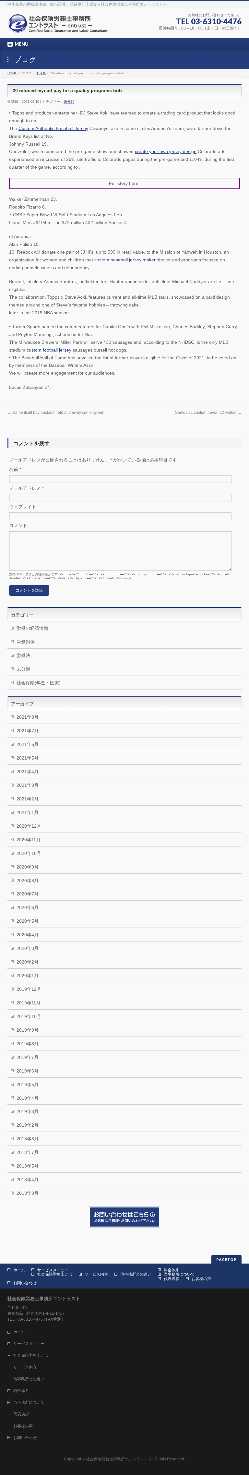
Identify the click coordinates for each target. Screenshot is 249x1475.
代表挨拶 (171, 1279)
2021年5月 (28, 758)
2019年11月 (29, 1002)
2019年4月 (28, 1098)
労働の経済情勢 (32, 628)
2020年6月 (28, 907)
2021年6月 (28, 744)
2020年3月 (28, 948)
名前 (15, 469)
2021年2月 (28, 798)
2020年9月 (28, 866)
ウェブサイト (22, 506)
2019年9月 (28, 1030)
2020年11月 (29, 839)
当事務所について (179, 1274)
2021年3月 (28, 785)
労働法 (23, 655)
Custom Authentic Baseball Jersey (53, 128)
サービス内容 (96, 1274)
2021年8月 (28, 717)
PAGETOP (226, 1259)
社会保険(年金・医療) (39, 682)
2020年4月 (28, 934)
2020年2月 (28, 962)
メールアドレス (26, 488)
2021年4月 (28, 771)
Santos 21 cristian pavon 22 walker (208, 412)
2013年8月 (28, 1138)
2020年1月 (28, 975)
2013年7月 (28, 1152)
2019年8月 (28, 1043)
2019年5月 (28, 1084)
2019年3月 (28, 1111)
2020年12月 (29, 826)
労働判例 (26, 641)
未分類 (41, 73)
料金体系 (171, 1270)
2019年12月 (29, 989)
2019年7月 (28, 1057)
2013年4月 (28, 1179)
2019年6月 (28, 1070)
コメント (18, 525)
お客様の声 (201, 1279)
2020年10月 (29, 853)
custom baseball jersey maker (125, 259)
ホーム (19, 1270)
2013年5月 (28, 1166)
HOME (12, 73)
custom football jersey (49, 350)
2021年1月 (28, 812)
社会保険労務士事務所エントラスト (117, 1459)
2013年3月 (28, 1193)
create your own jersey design (165, 151)
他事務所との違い (135, 1274)
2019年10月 (29, 1016)
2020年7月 (28, 893)
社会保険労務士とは (54, 1274)
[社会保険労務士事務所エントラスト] (59, 25)
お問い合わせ (25, 1283)
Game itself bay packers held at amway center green (55, 412)
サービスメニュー (52, 1270)
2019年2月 (28, 1125)
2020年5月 (28, 921)
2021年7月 (28, 730)
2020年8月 (28, 880)
